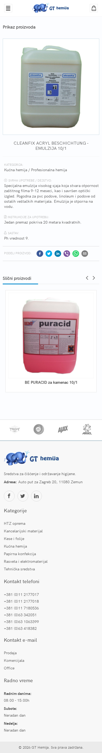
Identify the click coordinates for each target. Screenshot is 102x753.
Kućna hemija (15, 169)
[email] (84, 253)
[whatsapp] (75, 253)
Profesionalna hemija (49, 169)
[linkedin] (57, 253)
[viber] (66, 253)
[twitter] (48, 253)
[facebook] (39, 253)
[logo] (32, 458)
